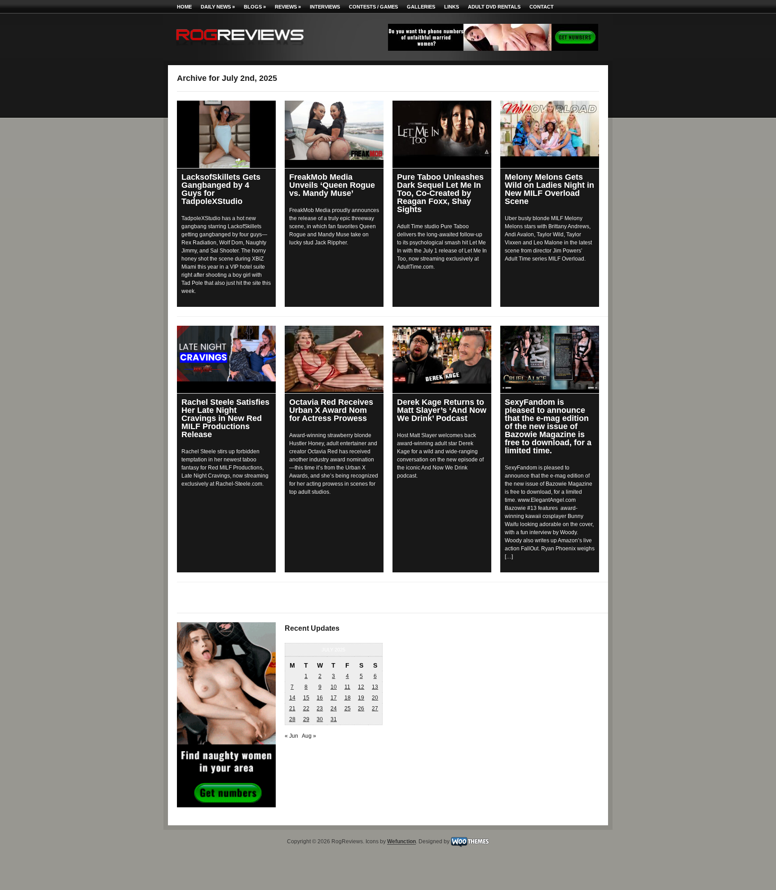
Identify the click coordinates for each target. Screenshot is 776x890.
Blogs (255, 6)
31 (334, 719)
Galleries (421, 6)
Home (184, 6)
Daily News (218, 6)
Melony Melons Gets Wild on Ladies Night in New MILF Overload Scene (549, 189)
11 (347, 687)
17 (334, 698)
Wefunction (401, 842)
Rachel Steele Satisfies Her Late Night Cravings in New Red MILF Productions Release (225, 418)
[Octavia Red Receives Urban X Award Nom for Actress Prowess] (334, 359)
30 (320, 719)
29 (306, 719)
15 (306, 698)
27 (375, 708)
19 (361, 698)
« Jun (291, 736)
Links (451, 6)
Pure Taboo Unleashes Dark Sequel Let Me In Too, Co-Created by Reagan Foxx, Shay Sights (440, 193)
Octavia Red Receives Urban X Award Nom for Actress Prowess (331, 410)
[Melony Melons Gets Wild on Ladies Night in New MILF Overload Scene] (549, 128)
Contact (541, 6)
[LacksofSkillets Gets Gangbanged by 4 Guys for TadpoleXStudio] (226, 134)
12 (361, 687)
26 (361, 708)
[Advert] (493, 49)
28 (292, 719)
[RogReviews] (239, 47)
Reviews (288, 6)
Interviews (325, 6)
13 (375, 687)
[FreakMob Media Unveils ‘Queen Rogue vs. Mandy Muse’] (334, 130)
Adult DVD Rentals (494, 6)
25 (347, 708)
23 (320, 708)
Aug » (309, 736)
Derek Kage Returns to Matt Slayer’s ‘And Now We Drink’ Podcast (441, 410)
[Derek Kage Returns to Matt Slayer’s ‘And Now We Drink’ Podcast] (441, 355)
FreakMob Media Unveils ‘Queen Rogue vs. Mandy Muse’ (332, 185)
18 (347, 698)
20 (375, 698)
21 (292, 708)
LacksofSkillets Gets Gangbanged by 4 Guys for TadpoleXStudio (220, 189)
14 (292, 698)
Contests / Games (373, 6)
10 (334, 687)
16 (320, 698)
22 (306, 708)
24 (334, 708)
